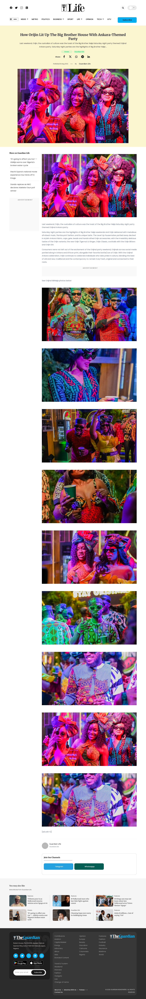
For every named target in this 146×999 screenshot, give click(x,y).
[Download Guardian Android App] (20, 963)
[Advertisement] (24, 215)
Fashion (102, 939)
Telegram (59, 866)
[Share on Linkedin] (88, 56)
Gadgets (58, 976)
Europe (82, 939)
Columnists (84, 951)
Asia (56, 954)
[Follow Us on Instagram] (21, 7)
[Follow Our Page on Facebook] (11, 7)
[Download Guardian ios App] (36, 963)
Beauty (82, 942)
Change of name (62, 982)
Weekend (58, 967)
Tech (99, 19)
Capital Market (60, 942)
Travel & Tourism (61, 963)
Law (56, 979)
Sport (70, 19)
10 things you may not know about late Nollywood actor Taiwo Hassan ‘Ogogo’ (123, 902)
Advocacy (59, 948)
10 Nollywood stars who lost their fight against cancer (80, 901)
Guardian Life (79, 52)
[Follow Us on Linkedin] (26, 7)
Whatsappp (90, 866)
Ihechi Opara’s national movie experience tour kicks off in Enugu (23, 174)
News (23, 19)
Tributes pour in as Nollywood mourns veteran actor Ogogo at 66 (37, 901)
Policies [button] (82, 990)
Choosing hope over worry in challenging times (81, 914)
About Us (58, 990)
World (101, 954)
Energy (57, 945)
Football (102, 942)
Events (66, 52)
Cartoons (83, 948)
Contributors (60, 936)
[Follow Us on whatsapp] (41, 955)
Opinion (89, 19)
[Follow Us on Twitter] (16, 7)
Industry (102, 945)
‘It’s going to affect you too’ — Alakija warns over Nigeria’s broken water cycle (23, 162)
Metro (35, 19)
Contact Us (59, 992)
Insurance (103, 948)
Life (79, 19)
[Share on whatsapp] (76, 56)
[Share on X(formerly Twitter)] (70, 56)
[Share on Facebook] (64, 56)
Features (30, 896)
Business (57, 19)
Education (83, 945)
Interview (58, 970)
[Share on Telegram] (82, 56)
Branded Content (62, 958)
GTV (109, 19)
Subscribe (127, 20)
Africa (57, 951)
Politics (46, 19)
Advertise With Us (70, 990)
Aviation (58, 939)
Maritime (102, 951)
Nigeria (82, 954)
